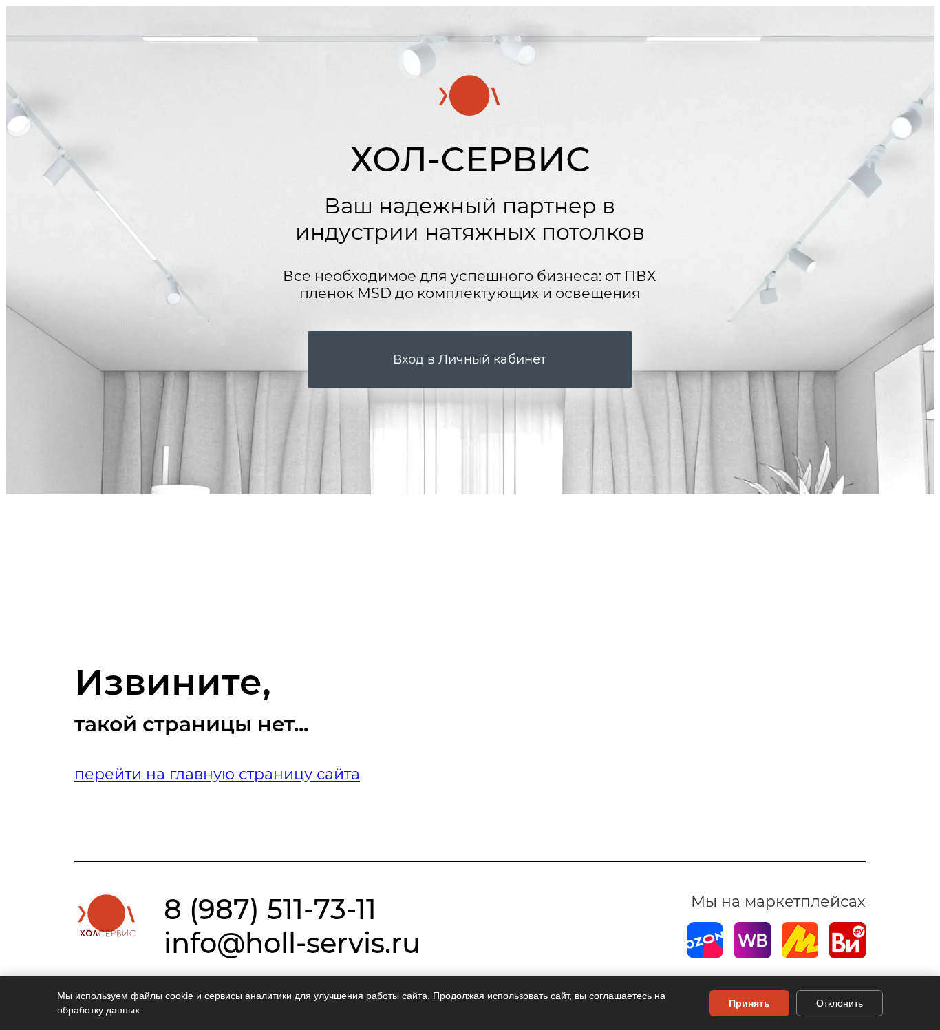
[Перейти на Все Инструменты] (847, 953)
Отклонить (839, 1003)
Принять (749, 1003)
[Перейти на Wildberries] (752, 953)
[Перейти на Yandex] (800, 953)
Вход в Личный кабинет (469, 359)
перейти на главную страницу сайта (217, 774)
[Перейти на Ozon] (705, 953)
